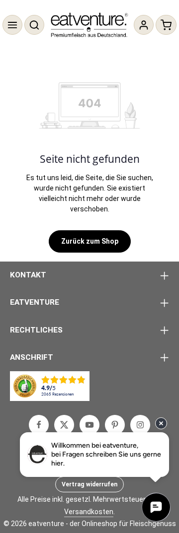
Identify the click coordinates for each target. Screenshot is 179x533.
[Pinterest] (115, 425)
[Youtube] (89, 425)
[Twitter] (64, 425)
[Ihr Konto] (144, 25)
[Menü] (12, 25)
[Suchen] (34, 25)
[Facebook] (39, 425)
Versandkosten (88, 512)
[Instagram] (140, 425)
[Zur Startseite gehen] (90, 24)
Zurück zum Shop (89, 241)
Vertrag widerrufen (89, 484)
